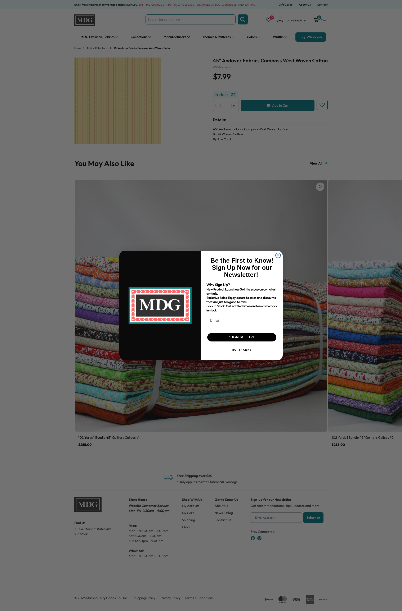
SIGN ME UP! (242, 337)
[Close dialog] (278, 255)
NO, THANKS (242, 349)
